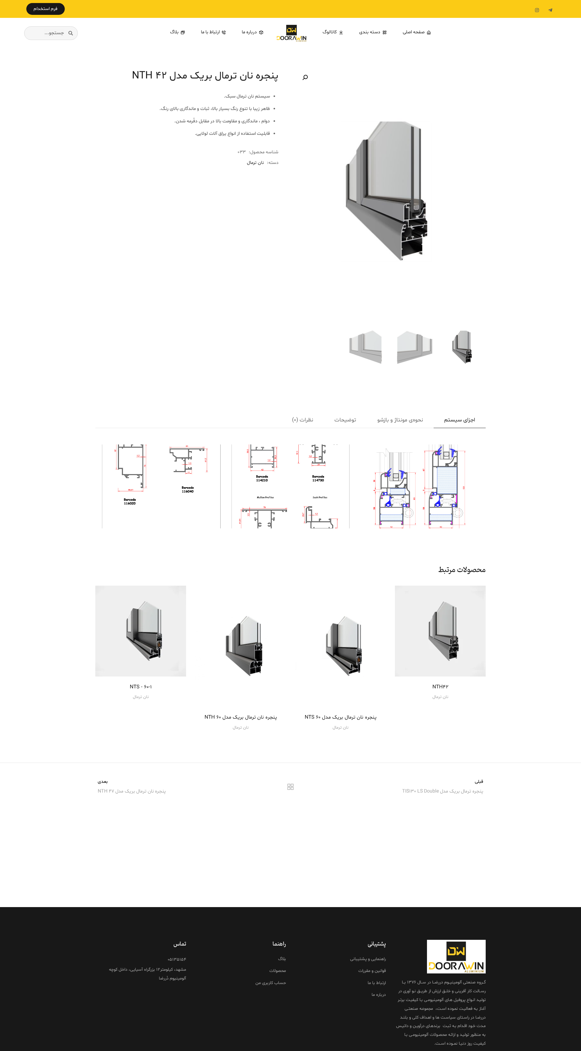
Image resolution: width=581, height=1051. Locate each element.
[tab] (460, 420)
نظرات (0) (302, 420)
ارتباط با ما (377, 982)
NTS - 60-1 (141, 687)
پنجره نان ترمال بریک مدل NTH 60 (241, 717)
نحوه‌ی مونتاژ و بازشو (400, 420)
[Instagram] (536, 10)
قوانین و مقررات (372, 970)
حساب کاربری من (270, 982)
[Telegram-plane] (550, 10)
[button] (45, 9)
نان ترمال (255, 162)
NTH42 (440, 687)
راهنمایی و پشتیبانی (368, 959)
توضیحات (345, 420)
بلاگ (282, 959)
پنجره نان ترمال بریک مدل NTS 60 (340, 717)
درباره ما (379, 994)
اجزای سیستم (459, 420)
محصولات (277, 970)
